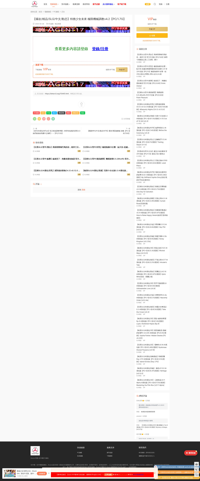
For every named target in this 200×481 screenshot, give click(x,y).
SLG (43, 113)
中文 (48, 113)
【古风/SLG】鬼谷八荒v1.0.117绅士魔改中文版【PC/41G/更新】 (177, 478)
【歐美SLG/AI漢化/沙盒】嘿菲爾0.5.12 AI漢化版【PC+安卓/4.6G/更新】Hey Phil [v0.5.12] (151, 227)
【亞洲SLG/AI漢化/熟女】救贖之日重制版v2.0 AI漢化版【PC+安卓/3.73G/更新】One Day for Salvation (151, 189)
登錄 (83, 190)
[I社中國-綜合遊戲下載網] (35, 4)
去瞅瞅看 (42, 474)
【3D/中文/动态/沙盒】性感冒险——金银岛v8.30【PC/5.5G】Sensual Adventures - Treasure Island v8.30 (178, 472)
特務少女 (75, 113)
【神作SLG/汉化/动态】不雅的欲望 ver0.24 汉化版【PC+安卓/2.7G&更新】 (178, 467)
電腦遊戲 (53, 4)
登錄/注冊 (100, 48)
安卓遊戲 (64, 4)
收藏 (153, 35)
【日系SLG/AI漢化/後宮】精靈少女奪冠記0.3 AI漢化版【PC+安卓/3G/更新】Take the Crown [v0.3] (151, 309)
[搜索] (155, 4)
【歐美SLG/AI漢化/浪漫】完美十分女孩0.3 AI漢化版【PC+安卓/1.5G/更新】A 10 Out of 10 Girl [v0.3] (104, 170)
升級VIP (122, 70)
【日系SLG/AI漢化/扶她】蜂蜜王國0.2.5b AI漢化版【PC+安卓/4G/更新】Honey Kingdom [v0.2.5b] (151, 238)
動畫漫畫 (76, 4)
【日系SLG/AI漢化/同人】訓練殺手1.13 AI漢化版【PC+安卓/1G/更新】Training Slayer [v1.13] (151, 142)
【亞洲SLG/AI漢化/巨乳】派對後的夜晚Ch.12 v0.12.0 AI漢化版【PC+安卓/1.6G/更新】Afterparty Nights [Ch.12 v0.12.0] (56, 170)
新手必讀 (109, 452)
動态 (54, 113)
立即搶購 (108, 474)
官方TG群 (124, 474)
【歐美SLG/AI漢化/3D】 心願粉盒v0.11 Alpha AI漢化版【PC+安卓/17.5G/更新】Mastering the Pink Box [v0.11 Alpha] (151, 382)
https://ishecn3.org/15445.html (57, 94)
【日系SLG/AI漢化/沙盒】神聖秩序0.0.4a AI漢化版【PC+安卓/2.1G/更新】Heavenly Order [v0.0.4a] (151, 297)
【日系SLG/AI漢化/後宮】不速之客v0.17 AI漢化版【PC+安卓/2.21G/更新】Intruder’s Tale (152, 262)
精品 (82, 113)
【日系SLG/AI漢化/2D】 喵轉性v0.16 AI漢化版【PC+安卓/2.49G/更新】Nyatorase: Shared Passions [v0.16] (151, 347)
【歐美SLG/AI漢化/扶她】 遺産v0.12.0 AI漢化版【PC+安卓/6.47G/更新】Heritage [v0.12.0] (151, 370)
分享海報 (126, 119)
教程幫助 (86, 4)
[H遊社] (81, 30)
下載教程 (109, 456)
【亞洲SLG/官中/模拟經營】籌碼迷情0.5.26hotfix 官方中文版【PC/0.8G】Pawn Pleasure (105, 159)
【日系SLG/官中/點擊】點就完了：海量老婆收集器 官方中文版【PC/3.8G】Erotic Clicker (56, 159)
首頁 (45, 4)
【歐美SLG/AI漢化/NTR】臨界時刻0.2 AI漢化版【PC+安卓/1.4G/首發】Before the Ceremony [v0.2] (151, 130)
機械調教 (61, 113)
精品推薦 (58, 24)
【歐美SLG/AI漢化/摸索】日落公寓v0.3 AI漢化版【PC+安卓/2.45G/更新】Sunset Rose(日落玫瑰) (151, 200)
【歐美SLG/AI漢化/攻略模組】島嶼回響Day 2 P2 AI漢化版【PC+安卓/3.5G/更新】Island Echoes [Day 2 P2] (150, 359)
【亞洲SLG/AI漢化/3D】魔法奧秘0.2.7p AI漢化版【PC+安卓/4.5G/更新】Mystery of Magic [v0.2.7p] (152, 427)
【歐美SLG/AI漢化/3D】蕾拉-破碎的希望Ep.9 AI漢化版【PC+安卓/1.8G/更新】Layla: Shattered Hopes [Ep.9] (151, 321)
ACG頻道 (142, 452)
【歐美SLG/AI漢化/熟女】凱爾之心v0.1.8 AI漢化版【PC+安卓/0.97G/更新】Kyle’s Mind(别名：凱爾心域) (151, 274)
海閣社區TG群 (143, 456)
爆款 (68, 113)
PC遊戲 (50, 24)
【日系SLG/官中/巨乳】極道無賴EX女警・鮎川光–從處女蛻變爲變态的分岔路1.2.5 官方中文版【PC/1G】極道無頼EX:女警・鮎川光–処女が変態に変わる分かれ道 (106, 147)
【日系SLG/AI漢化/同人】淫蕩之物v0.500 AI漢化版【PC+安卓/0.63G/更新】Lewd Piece (151, 163)
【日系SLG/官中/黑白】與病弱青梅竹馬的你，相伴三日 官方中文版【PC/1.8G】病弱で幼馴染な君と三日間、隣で (56, 147)
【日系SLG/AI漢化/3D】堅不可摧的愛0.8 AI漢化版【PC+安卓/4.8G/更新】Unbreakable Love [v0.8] (151, 285)
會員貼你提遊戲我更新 (148, 412)
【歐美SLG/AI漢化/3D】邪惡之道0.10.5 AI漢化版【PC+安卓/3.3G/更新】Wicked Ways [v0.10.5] (151, 250)
